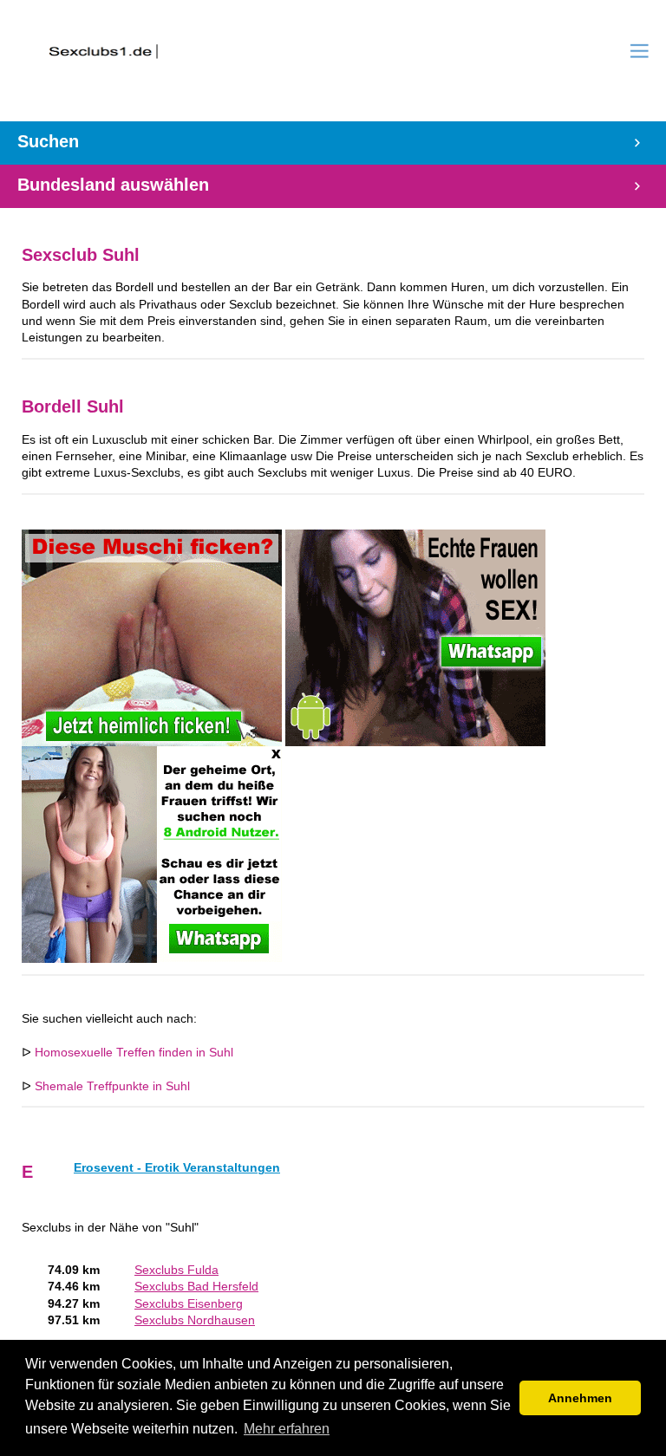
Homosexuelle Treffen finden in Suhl (134, 1052)
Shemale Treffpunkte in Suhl (112, 1086)
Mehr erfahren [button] (287, 1428)
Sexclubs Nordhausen (194, 1320)
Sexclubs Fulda (176, 1270)
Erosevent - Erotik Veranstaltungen (177, 1167)
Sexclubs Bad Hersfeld (196, 1286)
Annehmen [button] (580, 1398)
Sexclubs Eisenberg (188, 1303)
